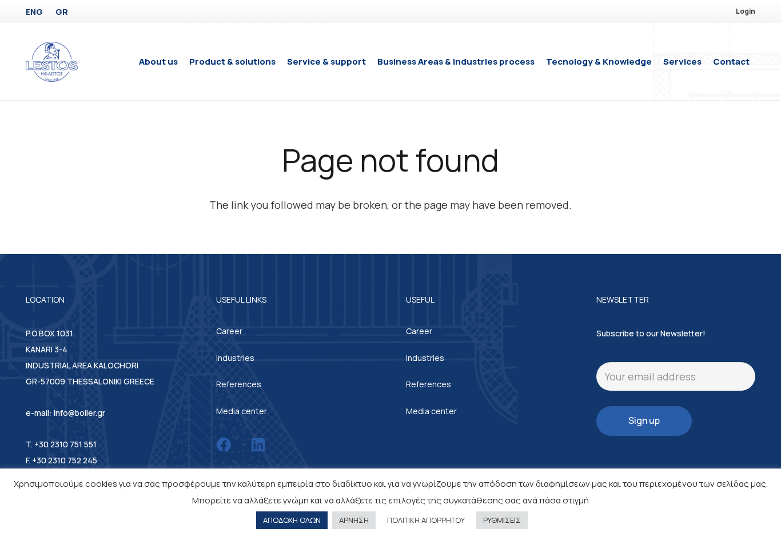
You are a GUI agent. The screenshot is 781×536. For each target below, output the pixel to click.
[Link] (52, 62)
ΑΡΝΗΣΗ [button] (354, 520)
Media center (241, 411)
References (238, 384)
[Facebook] (223, 444)
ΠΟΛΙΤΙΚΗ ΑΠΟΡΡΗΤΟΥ (426, 520)
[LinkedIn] (258, 444)
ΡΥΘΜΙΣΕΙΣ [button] (502, 520)
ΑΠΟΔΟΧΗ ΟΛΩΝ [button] (292, 520)
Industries (235, 357)
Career (229, 330)
